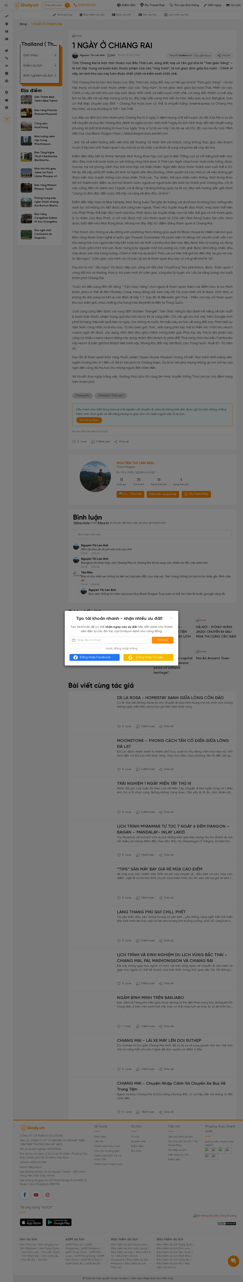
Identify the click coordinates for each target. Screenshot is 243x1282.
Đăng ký (163, 640)
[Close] (171, 618)
